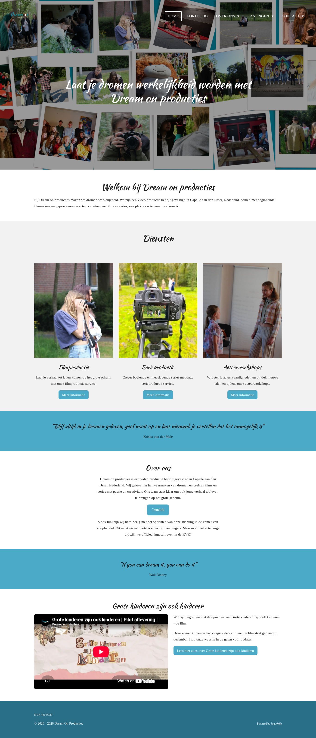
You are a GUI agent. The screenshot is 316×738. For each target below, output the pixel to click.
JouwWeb (276, 723)
